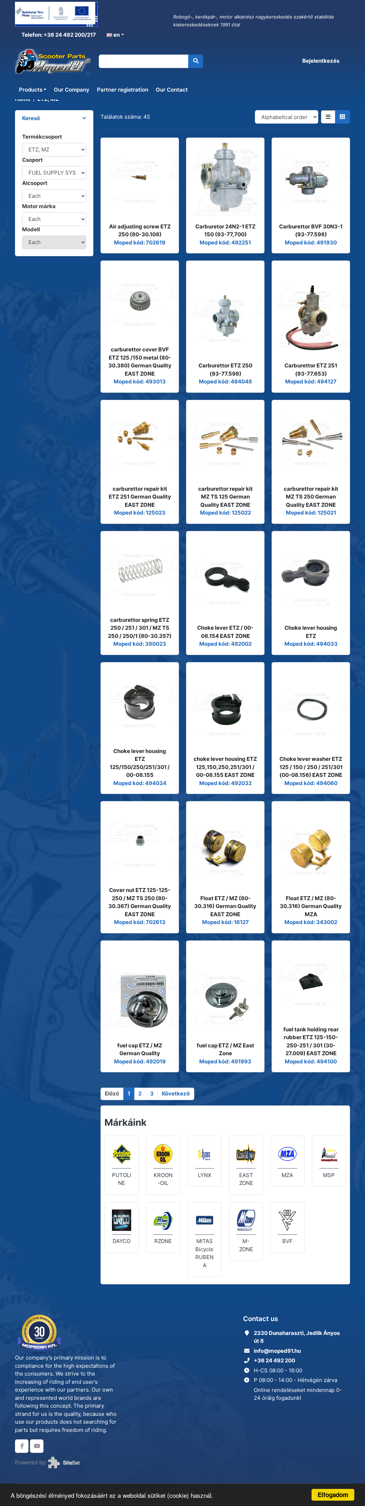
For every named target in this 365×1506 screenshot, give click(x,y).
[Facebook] (22, 1446)
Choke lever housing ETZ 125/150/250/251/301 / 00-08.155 (140, 763)
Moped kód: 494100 (311, 1061)
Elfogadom (333, 1494)
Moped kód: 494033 (311, 643)
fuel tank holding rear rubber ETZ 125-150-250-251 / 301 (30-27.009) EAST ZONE (311, 1041)
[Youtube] (36, 1446)
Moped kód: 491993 (225, 1061)
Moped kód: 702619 (139, 242)
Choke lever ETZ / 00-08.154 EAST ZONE (225, 631)
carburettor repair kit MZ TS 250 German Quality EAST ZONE (311, 496)
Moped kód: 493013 (140, 381)
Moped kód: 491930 (311, 242)
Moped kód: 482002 (225, 643)
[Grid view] (342, 117)
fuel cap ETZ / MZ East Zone (225, 1049)
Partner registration (122, 89)
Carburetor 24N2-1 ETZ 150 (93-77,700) (225, 230)
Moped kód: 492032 (225, 783)
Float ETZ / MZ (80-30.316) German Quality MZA (311, 906)
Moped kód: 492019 (140, 1061)
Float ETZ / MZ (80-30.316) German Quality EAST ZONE (225, 906)
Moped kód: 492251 (225, 242)
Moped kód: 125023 (139, 512)
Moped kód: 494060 (311, 783)
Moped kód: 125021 (311, 512)
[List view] (328, 117)
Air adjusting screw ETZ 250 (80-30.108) (140, 230)
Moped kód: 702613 (139, 922)
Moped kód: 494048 (225, 381)
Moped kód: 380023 (139, 643)
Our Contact (172, 89)
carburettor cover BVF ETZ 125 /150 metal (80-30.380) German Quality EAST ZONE (139, 361)
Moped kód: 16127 (225, 922)
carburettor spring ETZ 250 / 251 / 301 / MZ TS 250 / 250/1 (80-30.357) (139, 628)
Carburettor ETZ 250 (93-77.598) (225, 369)
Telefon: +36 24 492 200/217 (58, 34)
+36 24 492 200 (274, 1360)
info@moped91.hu (277, 1350)
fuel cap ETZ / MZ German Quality (139, 1049)
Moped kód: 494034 (139, 783)
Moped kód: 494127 (310, 381)
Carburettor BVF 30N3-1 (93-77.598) (311, 230)
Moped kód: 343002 (310, 922)
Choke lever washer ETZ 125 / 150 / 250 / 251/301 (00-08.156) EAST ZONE (311, 766)
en (116, 34)
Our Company (71, 89)
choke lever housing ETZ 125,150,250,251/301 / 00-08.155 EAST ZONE (225, 766)
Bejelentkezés (320, 60)
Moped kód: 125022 (225, 512)
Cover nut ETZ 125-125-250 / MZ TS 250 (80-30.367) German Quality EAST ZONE (139, 902)
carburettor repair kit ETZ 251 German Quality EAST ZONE (140, 496)
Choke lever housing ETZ (310, 631)
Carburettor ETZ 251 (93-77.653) (310, 369)
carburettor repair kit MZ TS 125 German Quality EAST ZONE (225, 496)
